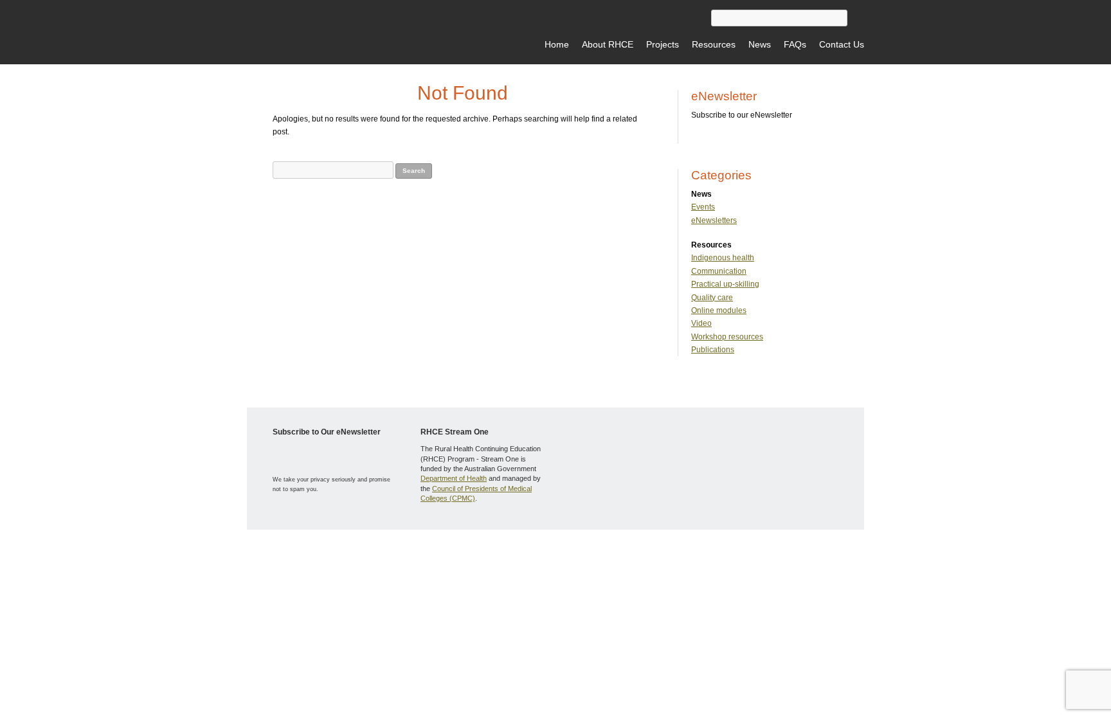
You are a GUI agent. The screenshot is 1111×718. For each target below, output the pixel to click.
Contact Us (841, 44)
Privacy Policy (386, 549)
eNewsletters (714, 220)
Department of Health (453, 478)
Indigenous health (722, 257)
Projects (662, 44)
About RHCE (607, 44)
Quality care (712, 297)
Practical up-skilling (725, 284)
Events (703, 206)
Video (701, 323)
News (759, 44)
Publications (712, 349)
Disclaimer (341, 549)
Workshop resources (727, 336)
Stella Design (455, 549)
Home (557, 44)
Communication (718, 271)
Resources (714, 44)
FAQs (795, 44)
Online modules (718, 310)
